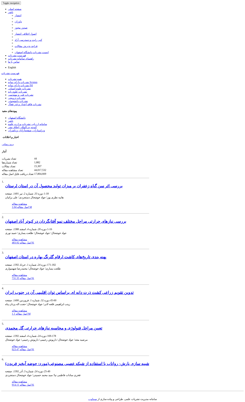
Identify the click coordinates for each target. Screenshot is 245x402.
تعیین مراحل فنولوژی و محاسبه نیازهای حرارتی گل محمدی (53, 328)
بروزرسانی (8, 144)
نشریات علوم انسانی (19, 88)
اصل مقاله (22, 207)
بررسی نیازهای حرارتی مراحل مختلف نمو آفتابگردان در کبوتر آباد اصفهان (65, 221)
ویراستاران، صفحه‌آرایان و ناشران (26, 130)
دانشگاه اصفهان (17, 117)
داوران (18, 21)
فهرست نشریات (17, 55)
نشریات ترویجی (16, 98)
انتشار (18, 15)
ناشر (10, 12)
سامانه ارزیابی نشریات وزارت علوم (27, 124)
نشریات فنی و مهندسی (20, 94)
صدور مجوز (21, 27)
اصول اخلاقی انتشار (25, 33)
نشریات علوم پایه (17, 91)
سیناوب (92, 399)
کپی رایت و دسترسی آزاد (28, 40)
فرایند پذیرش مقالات (26, 46)
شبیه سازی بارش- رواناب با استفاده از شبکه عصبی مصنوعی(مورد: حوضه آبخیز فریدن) (77, 363)
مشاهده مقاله (19, 203)
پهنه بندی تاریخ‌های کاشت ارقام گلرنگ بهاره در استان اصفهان (55, 257)
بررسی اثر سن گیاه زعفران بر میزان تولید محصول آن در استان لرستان (64, 186)
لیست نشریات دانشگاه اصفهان (32, 52)
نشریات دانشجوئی (18, 101)
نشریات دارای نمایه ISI (20, 85)
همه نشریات (15, 79)
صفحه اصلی (15, 9)
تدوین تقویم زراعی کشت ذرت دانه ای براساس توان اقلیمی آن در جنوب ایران (69, 292)
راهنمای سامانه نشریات (21, 58)
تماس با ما (14, 61)
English (12, 67)
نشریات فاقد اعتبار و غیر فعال (24, 104)
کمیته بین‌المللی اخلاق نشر (22, 127)
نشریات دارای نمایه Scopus (22, 82)
